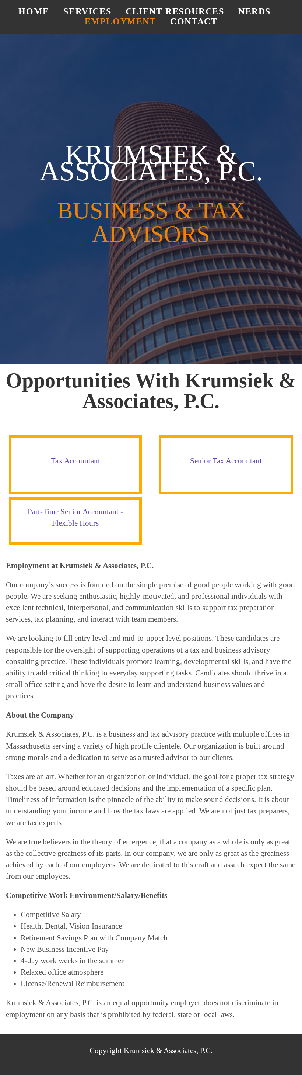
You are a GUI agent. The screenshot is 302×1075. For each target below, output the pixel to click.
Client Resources (175, 11)
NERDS (254, 11)
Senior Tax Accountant (226, 460)
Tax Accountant (75, 460)
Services (87, 11)
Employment (120, 21)
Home (33, 11)
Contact (193, 21)
